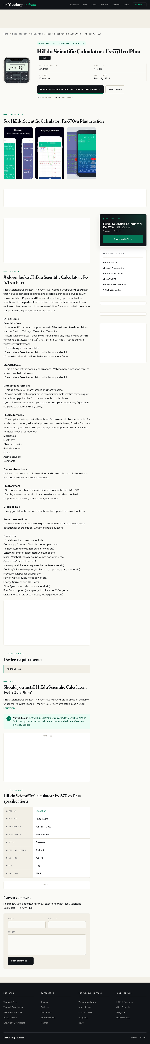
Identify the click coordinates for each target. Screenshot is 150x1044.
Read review (115, 89)
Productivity (20, 34)
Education (37, 34)
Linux (94, 4)
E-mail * (52, 919)
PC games (83, 1017)
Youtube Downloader (113, 273)
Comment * (13, 932)
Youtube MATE (110, 262)
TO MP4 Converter (112, 290)
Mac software (85, 1007)
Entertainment (48, 1017)
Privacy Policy (138, 1038)
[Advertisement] (75, 18)
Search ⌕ (140, 4)
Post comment (20, 960)
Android (104, 4)
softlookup (20, 4)
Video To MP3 (109, 279)
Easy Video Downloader (114, 284)
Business (45, 1007)
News (126, 4)
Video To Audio (123, 1007)
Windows (74, 4)
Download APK (123, 239)
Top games (121, 1012)
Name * (11, 919)
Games (116, 4)
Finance (44, 1022)
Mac (85, 4)
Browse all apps (123, 1017)
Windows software (87, 1002)
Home (6, 34)
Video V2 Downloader (113, 268)
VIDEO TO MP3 (10, 1017)
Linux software (85, 1012)
